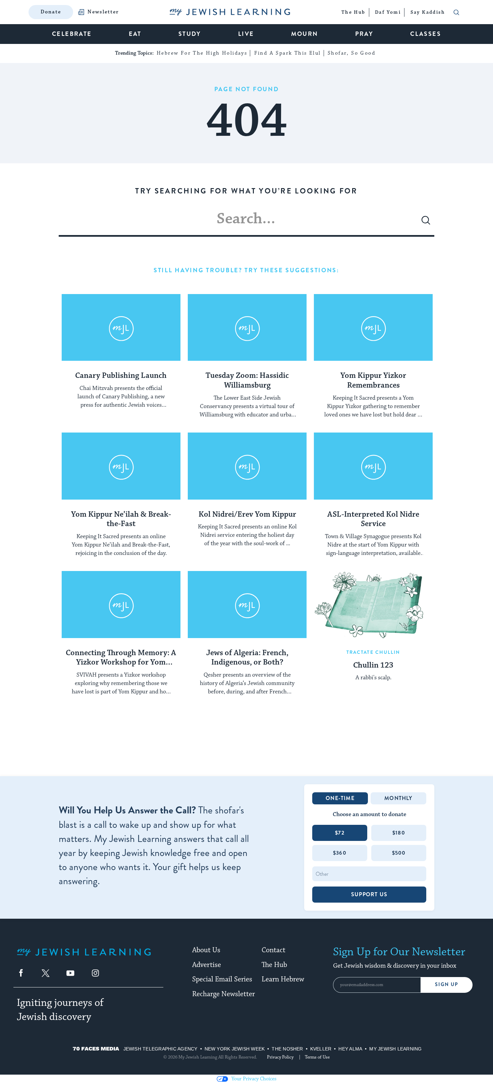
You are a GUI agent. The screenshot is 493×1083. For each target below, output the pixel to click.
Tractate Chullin (373, 652)
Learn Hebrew (283, 979)
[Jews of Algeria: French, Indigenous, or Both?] (247, 604)
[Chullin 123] (373, 604)
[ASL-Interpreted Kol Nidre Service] (373, 466)
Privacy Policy (280, 1057)
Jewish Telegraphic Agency (160, 1048)
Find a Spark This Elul (287, 53)
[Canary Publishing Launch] (121, 327)
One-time (340, 798)
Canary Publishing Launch (121, 376)
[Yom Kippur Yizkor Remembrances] (373, 327)
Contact (273, 950)
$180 (398, 833)
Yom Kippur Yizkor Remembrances (373, 380)
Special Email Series (222, 979)
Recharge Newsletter (223, 994)
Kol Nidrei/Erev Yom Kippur (247, 514)
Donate (51, 12)
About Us (206, 950)
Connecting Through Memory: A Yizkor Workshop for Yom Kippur (121, 658)
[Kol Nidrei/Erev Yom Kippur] (247, 466)
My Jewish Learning (395, 1048)
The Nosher (287, 1048)
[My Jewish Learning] (84, 957)
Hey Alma (350, 1048)
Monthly (398, 798)
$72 (339, 833)
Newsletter (103, 12)
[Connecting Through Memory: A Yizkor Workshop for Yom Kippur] (121, 604)
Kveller (321, 1048)
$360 (339, 853)
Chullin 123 (373, 665)
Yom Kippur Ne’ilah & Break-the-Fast (121, 519)
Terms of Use (317, 1057)
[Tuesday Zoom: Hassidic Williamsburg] (247, 327)
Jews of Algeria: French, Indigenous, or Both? (247, 658)
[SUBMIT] (426, 223)
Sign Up (446, 984)
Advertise (206, 965)
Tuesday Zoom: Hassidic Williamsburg (247, 380)
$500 (399, 853)
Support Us (369, 894)
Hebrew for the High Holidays (202, 53)
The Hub (274, 965)
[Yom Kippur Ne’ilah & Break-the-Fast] (121, 466)
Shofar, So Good (351, 53)
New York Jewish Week (235, 1048)
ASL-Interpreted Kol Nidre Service (373, 519)
